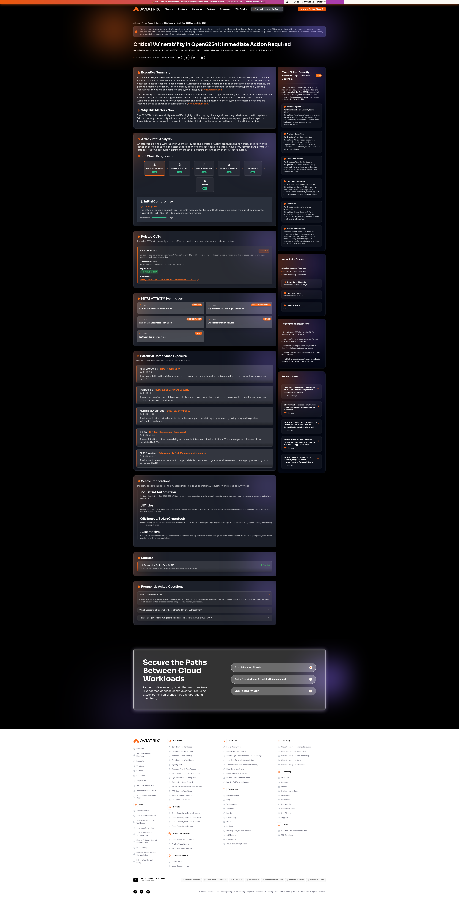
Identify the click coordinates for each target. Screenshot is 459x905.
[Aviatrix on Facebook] (135, 892)
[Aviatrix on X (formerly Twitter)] (141, 892)
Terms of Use (213, 892)
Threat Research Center (151, 23)
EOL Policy (269, 892)
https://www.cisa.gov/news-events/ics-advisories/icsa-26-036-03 (168, 280)
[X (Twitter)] (186, 57)
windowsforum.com (212, 90)
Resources (225, 9)
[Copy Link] (202, 57)
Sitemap (202, 892)
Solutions (197, 9)
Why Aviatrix (241, 9)
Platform (169, 9)
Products (182, 9)
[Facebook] (179, 57)
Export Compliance (255, 892)
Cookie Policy (239, 892)
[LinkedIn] (194, 57)
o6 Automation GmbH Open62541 (157, 565)
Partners (211, 9)
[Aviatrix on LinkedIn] (148, 892)
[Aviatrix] (146, 9)
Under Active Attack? (313, 9)
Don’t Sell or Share (282, 891)
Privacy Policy (226, 892)
